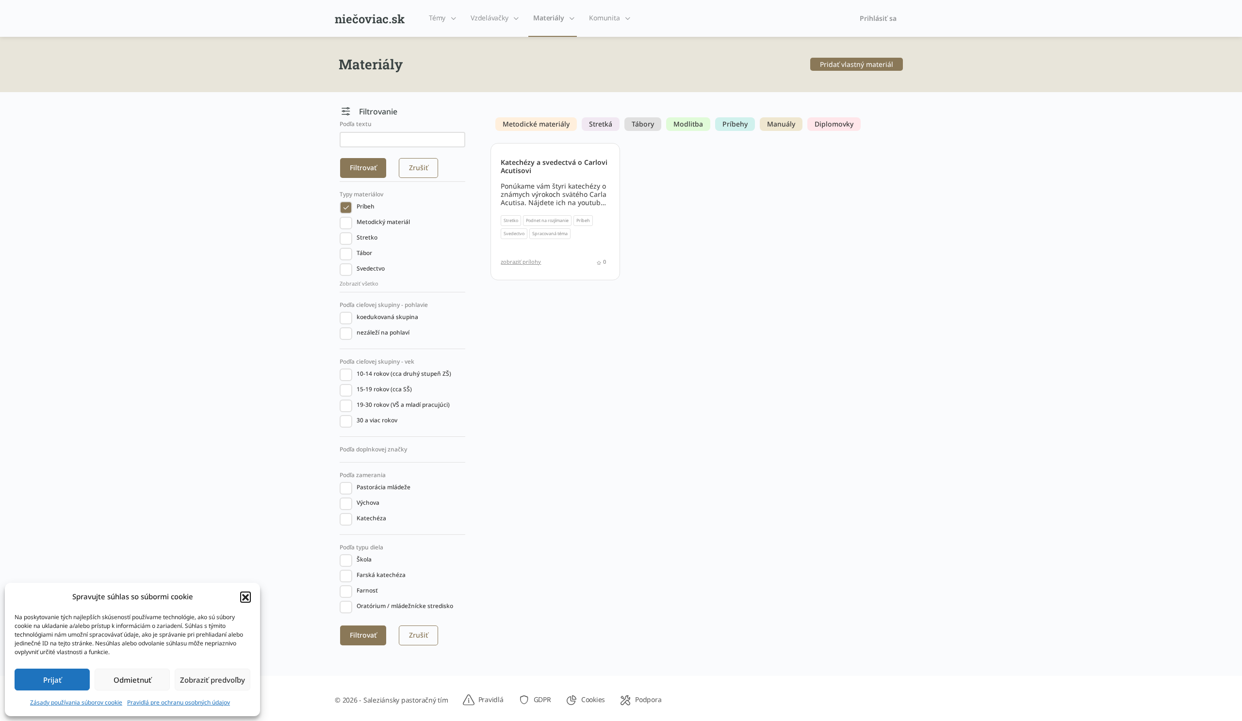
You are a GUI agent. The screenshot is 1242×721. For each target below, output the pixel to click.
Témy (437, 17)
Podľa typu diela (361, 547)
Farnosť (367, 590)
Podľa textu (356, 124)
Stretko (367, 237)
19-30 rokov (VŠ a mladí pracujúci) (403, 405)
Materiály (548, 17)
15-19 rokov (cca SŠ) (384, 389)
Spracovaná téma (550, 233)
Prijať (52, 680)
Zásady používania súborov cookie (76, 702)
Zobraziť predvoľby (212, 680)
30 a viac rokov (377, 420)
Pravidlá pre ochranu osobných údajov (178, 702)
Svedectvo (371, 268)
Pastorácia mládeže (383, 487)
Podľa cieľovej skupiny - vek (377, 361)
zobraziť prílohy (521, 261)
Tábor (364, 253)
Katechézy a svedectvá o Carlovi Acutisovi (554, 166)
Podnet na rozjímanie (547, 220)
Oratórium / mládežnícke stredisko (405, 606)
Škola (364, 559)
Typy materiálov (361, 194)
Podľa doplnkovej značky (373, 449)
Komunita (604, 17)
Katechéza (371, 518)
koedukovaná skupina (387, 317)
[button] (245, 597)
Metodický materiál (383, 222)
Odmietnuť (132, 680)
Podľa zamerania (363, 475)
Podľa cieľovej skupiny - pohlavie (384, 305)
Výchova (368, 502)
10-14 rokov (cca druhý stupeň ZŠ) (404, 373)
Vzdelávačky (489, 17)
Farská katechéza (381, 575)
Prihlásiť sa (878, 18)
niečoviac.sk (370, 19)
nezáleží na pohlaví (383, 332)
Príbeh (366, 206)
